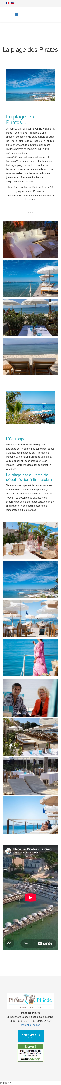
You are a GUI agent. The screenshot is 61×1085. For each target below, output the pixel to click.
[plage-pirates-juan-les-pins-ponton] (31, 282)
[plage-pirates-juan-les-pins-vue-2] (31, 583)
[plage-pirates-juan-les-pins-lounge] (31, 243)
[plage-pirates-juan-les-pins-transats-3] (31, 741)
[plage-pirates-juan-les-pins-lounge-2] (31, 544)
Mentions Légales (30, 1025)
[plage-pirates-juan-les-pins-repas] (31, 321)
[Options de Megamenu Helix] (16, 14)
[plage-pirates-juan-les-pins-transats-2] (31, 360)
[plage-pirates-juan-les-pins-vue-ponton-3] (31, 819)
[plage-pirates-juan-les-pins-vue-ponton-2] (31, 622)
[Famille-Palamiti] (31, 702)
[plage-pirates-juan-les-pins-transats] (31, 780)
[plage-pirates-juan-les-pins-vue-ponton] (31, 661)
